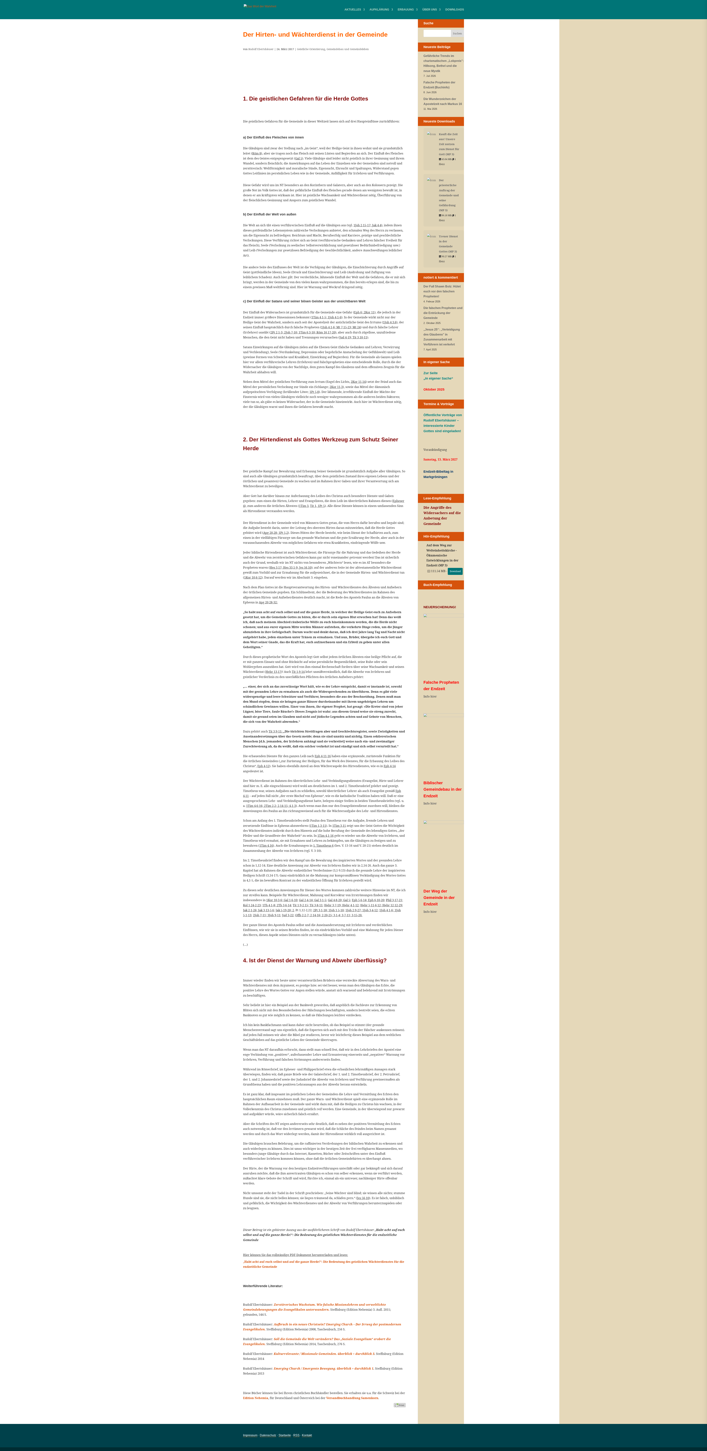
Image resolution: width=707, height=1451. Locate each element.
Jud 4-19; (346, 337)
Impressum (250, 1435)
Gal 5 (298, 158)
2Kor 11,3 (336, 387)
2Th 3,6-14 (284, 905)
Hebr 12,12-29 (392, 905)
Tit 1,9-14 (298, 672)
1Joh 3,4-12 (370, 910)
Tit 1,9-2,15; (301, 905)
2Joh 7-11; (260, 915)
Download (455, 571)
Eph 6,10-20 (376, 900)
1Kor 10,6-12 (253, 577)
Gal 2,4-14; (306, 900)
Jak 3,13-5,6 (266, 910)
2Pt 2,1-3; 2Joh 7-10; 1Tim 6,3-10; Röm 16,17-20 (302, 332)
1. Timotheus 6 (323, 846)
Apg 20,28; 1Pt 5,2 (275, 533)
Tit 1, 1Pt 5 (317, 506)
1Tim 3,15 (339, 826)
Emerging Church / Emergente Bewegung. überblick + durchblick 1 (323, 1368)
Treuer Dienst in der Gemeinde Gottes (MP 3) (448, 243)
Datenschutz (268, 1435)
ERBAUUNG (406, 9)
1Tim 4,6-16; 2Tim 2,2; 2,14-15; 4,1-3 (271, 806)
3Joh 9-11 (274, 915)
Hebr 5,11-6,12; (371, 905)
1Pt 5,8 (314, 392)
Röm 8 (256, 153)
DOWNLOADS (454, 9)
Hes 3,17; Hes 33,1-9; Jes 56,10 (290, 567)
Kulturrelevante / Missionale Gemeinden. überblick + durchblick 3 (324, 1354)
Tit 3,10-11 (360, 337)
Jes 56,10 (363, 1198)
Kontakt (307, 1435)
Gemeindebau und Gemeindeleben (348, 49)
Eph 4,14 (390, 766)
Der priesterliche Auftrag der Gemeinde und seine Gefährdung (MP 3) (449, 195)
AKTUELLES (352, 9)
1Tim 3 (304, 506)
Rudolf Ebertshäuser (261, 49)
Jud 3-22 (287, 915)
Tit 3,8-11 (316, 905)
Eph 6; (359, 312)
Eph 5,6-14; (360, 900)
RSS (296, 1435)
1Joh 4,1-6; (387, 910)
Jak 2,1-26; (250, 910)
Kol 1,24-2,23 (252, 905)
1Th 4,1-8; (269, 905)
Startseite (285, 1435)
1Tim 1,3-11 (318, 826)
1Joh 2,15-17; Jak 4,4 (367, 225)
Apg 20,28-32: (268, 602)
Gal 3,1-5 (320, 900)
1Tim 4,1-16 (325, 836)
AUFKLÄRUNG (379, 9)
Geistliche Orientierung (311, 49)
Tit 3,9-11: (276, 731)
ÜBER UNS (429, 9)
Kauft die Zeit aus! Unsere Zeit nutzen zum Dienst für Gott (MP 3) (449, 144)
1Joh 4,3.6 (389, 322)
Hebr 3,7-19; (333, 905)
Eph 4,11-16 (323, 756)
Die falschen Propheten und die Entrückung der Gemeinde (442, 312)
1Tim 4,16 (266, 846)
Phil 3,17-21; (394, 900)
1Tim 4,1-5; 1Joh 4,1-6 (326, 317)
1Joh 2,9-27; (353, 910)
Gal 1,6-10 (290, 900)
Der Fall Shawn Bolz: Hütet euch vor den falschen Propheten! (442, 291)
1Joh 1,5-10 (336, 910)
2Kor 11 (369, 312)
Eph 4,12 (263, 766)
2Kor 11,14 (358, 382)
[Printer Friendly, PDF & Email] (400, 1405)
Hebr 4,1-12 (350, 905)
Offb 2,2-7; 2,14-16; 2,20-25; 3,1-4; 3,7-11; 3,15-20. (328, 915)
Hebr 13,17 (273, 672)
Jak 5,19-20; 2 (285, 910)
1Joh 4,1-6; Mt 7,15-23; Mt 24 (340, 327)
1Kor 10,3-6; (275, 900)
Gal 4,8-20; (335, 900)
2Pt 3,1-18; (320, 910)
